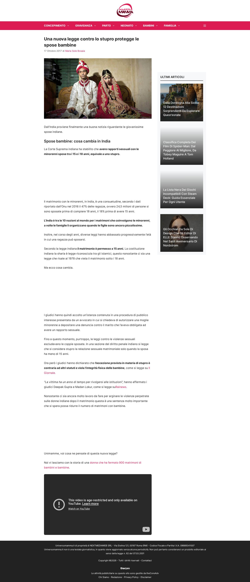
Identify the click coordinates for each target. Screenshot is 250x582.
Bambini (148, 25)
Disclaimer (146, 577)
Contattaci (146, 560)
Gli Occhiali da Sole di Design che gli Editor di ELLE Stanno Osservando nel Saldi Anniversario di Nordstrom (180, 237)
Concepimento (54, 25)
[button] (205, 25)
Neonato (127, 25)
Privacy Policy (131, 577)
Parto (106, 25)
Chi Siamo (104, 577)
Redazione (116, 577)
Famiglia (170, 25)
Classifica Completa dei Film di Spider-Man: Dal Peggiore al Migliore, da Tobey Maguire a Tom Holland (179, 150)
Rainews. (121, 387)
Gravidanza (83, 25)
